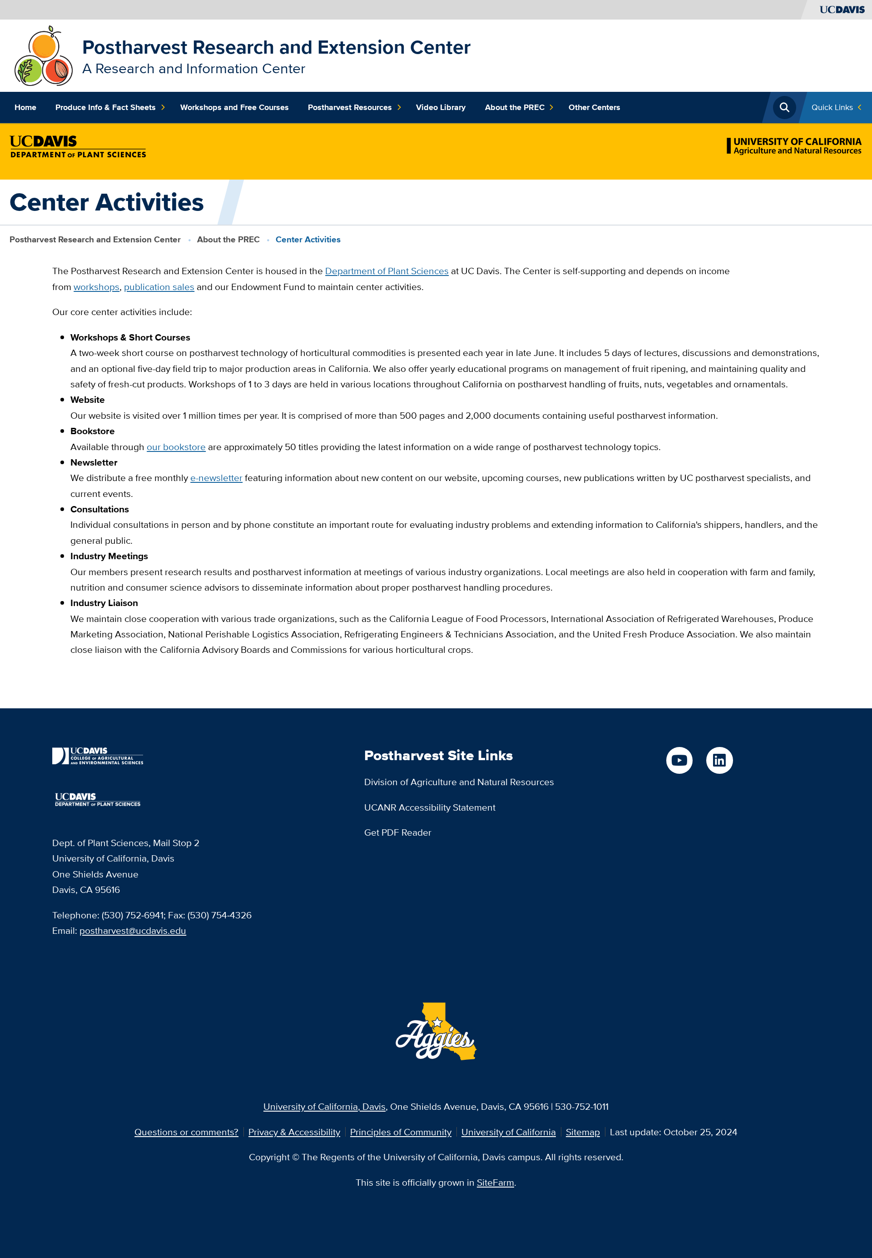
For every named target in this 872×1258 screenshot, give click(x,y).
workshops (96, 287)
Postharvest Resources (350, 107)
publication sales (159, 287)
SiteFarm (495, 1182)
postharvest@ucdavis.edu (132, 930)
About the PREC (515, 107)
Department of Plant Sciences (387, 271)
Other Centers (594, 107)
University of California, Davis (324, 1106)
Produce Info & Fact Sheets (105, 107)
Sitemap (583, 1132)
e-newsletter (216, 478)
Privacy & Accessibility (294, 1132)
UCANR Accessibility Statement (429, 807)
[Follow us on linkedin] (719, 760)
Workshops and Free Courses (234, 107)
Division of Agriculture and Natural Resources (459, 782)
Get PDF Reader (397, 832)
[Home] (44, 54)
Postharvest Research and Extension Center (276, 47)
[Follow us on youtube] (679, 760)
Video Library (441, 107)
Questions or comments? (186, 1132)
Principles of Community (400, 1132)
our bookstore (176, 447)
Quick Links (832, 107)
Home (25, 107)
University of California (508, 1132)
